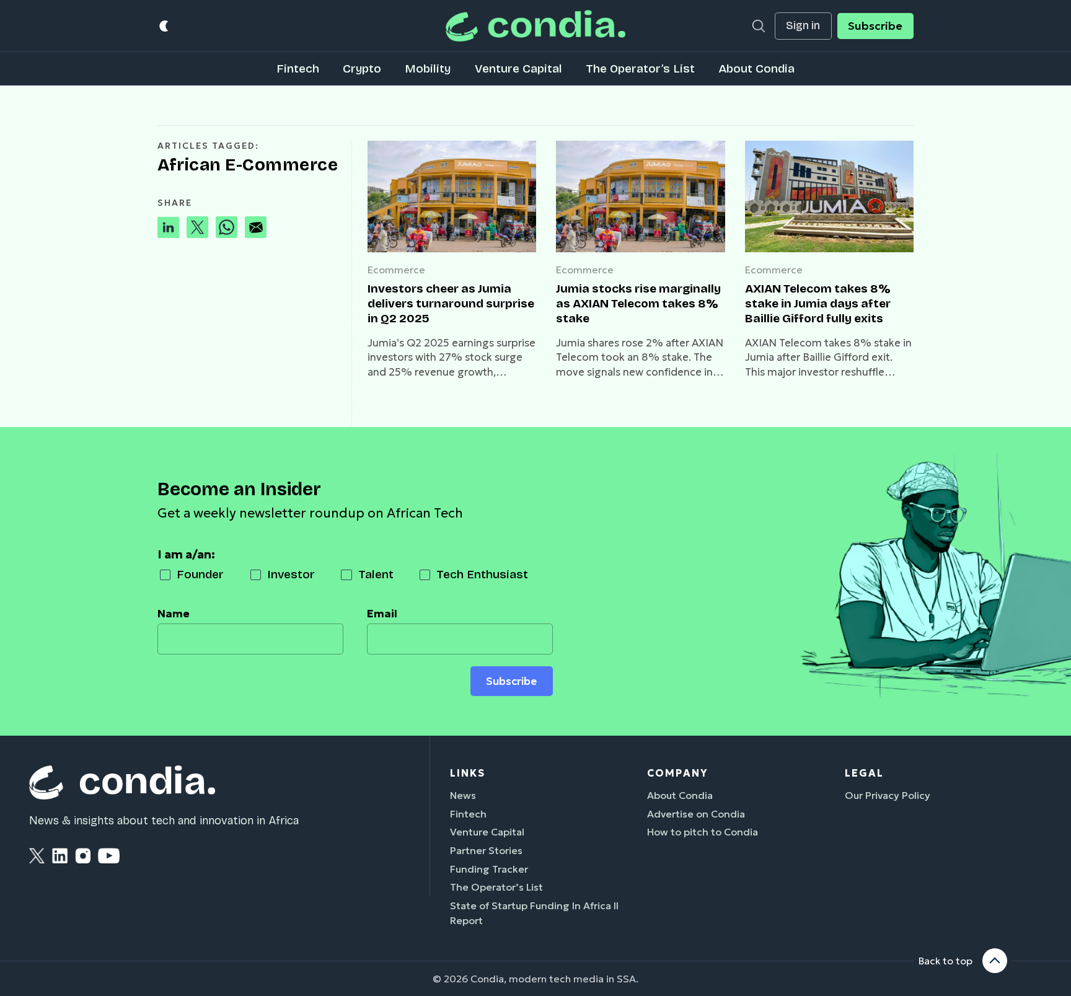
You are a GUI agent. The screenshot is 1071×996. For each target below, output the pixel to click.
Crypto (362, 68)
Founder (200, 574)
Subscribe (875, 26)
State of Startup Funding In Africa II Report (534, 913)
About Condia (756, 68)
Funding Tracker (489, 869)
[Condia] (535, 26)
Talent (376, 574)
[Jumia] (640, 196)
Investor (291, 574)
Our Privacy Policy (887, 795)
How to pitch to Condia (702, 832)
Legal (864, 773)
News (463, 795)
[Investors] (452, 196)
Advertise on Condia (696, 814)
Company (677, 773)
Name (173, 613)
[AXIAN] (829, 196)
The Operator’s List (640, 68)
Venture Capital (518, 68)
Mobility (428, 68)
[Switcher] (164, 26)
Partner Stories (486, 850)
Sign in (803, 25)
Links (467, 773)
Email (382, 613)
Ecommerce (396, 269)
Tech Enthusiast (482, 574)
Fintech (297, 68)
